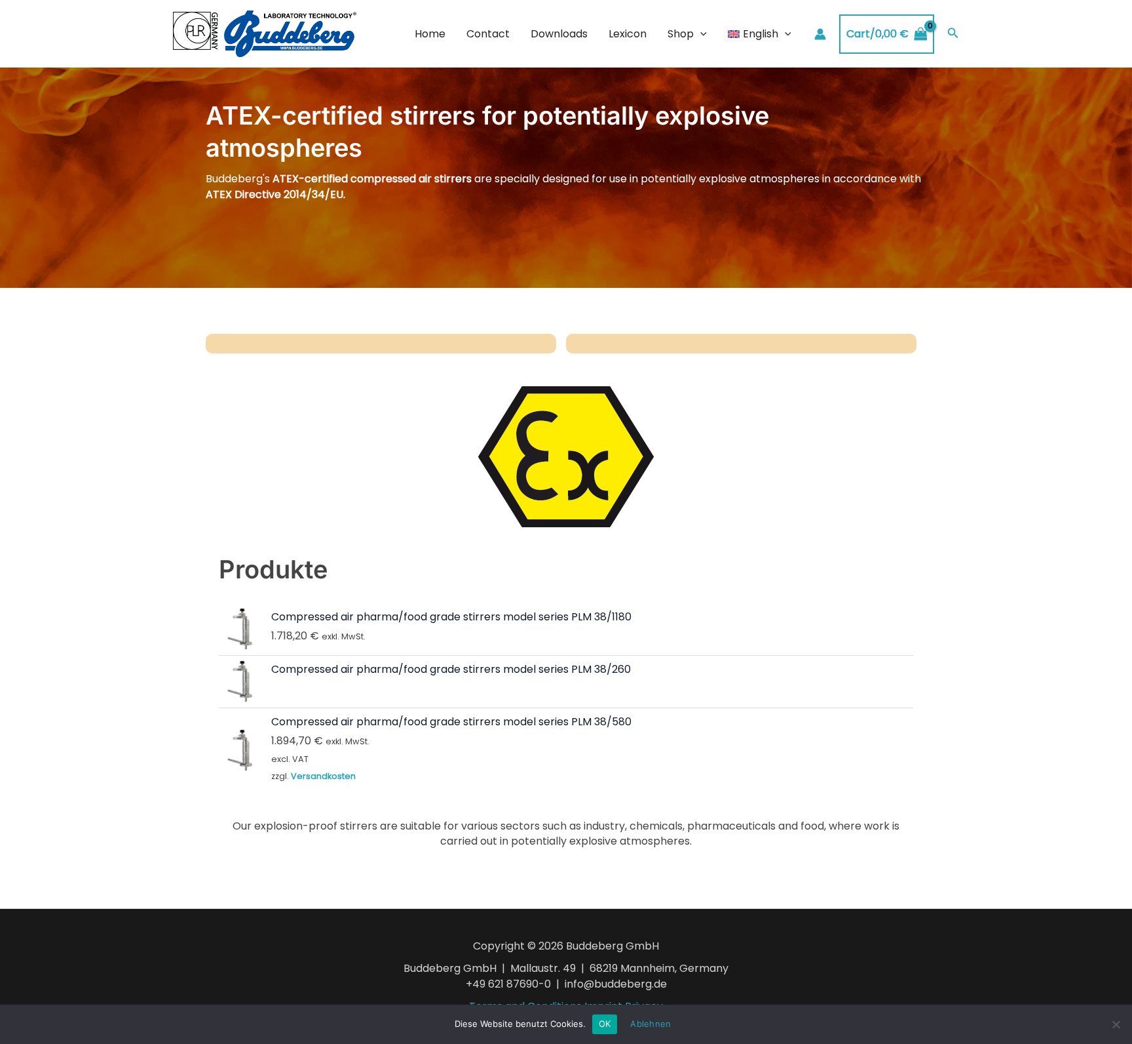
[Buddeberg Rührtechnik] (264, 33)
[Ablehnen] (1115, 1024)
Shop (681, 33)
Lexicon (628, 33)
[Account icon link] (820, 34)
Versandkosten (323, 776)
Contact (488, 33)
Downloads (559, 33)
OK (605, 1023)
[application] (700, 34)
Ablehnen (650, 1023)
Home (430, 33)
